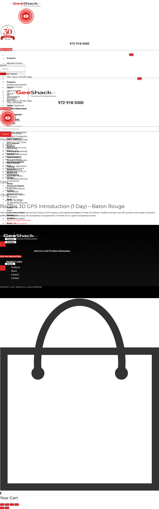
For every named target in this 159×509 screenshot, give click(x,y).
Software (9, 177)
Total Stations (12, 153)
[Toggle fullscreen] (7, 504)
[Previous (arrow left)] (2, 508)
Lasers (8, 165)
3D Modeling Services (17, 202)
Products (11, 58)
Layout (8, 145)
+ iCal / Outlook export (16, 223)
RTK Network (13, 143)
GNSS (8, 151)
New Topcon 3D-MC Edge (19, 77)
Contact (10, 242)
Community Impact (16, 218)
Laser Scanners (12, 162)
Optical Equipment (14, 168)
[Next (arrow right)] (7, 508)
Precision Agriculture (16, 132)
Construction (13, 181)
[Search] (3, 74)
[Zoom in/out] (2, 504)
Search (3, 65)
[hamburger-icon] (131, 55)
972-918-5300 (79, 43)
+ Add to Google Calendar (18, 220)
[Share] (12, 504)
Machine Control (14, 63)
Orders (10, 264)
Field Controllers (13, 159)
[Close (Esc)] (17, 504)
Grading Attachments (17, 108)
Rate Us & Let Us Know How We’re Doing (26, 259)
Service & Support (15, 186)
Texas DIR (71, 291)
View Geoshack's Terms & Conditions (126, 295)
